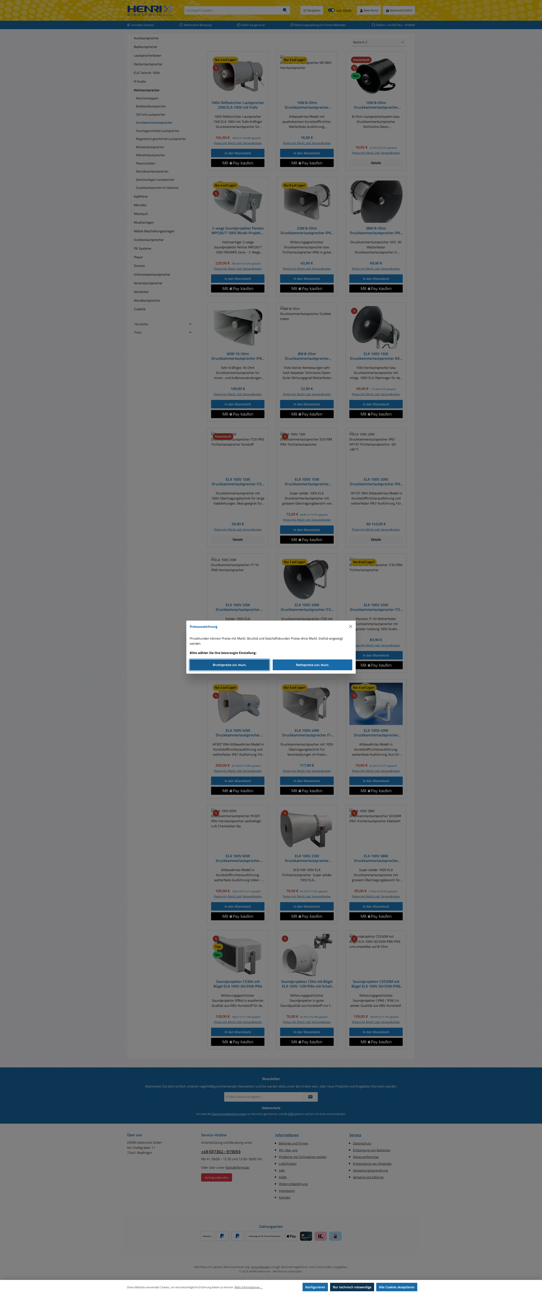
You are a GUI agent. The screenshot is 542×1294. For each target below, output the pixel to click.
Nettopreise (312, 664)
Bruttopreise (229, 664)
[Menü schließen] (350, 626)
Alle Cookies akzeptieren (397, 1287)
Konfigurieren (315, 1287)
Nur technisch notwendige (352, 1287)
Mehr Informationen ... (249, 1287)
